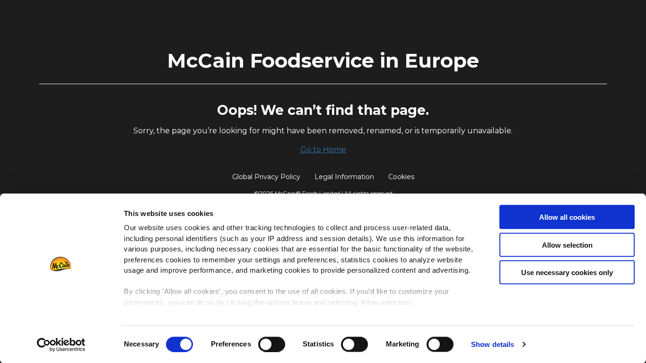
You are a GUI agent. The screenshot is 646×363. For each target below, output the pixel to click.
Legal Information (344, 177)
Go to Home (323, 149)
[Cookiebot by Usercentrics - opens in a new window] (61, 344)
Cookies (401, 177)
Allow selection (567, 245)
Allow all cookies (567, 217)
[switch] (271, 344)
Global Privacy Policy (266, 177)
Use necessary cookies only (567, 272)
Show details (492, 344)
